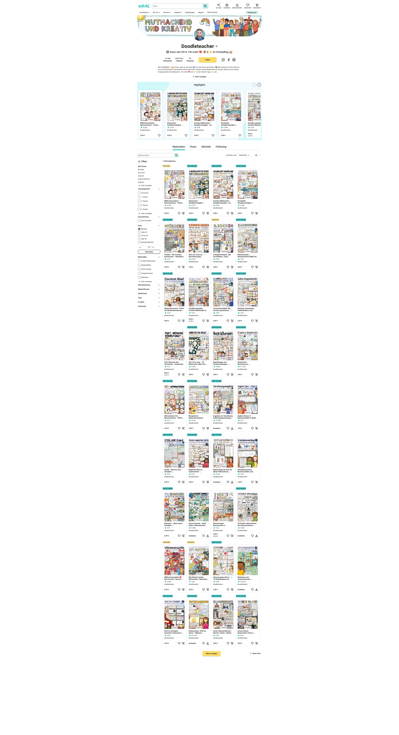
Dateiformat (142, 293)
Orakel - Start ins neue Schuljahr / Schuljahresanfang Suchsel (172, 471)
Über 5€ (144, 239)
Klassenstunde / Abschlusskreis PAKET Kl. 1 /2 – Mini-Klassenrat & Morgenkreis (247, 256)
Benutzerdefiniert (147, 242)
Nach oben (257, 653)
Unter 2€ (144, 232)
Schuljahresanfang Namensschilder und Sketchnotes (245, 471)
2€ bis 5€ (144, 236)
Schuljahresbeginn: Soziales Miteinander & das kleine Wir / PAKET (256, 124)
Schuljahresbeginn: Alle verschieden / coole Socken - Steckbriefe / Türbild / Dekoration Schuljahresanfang (222, 256)
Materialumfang (144, 285)
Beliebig (144, 229)
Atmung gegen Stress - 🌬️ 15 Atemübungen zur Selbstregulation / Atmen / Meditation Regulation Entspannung (223, 578)
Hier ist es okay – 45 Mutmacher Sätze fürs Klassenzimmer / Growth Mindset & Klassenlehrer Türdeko (198, 363)
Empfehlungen (190, 12)
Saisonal (166, 12)
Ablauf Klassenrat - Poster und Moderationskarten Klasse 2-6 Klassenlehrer (174, 309)
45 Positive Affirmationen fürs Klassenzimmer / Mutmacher (247, 524)
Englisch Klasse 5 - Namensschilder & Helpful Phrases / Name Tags (247, 417)
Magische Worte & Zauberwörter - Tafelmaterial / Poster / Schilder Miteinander (197, 471)
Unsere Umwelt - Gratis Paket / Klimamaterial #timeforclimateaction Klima (197, 524)
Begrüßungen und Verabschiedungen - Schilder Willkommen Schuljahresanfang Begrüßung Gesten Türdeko (221, 363)
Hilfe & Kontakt (212, 12)
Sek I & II (155, 12)
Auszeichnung (143, 217)
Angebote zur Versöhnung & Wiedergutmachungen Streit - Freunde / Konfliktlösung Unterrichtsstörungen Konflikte (223, 417)
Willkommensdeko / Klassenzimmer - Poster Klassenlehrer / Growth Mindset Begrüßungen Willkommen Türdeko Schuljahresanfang (149, 124)
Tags (140, 298)
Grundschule (143, 12)
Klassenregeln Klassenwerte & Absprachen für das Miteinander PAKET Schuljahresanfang (220, 524)
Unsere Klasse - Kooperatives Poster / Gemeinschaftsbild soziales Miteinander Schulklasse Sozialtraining (247, 632)
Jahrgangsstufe (144, 189)
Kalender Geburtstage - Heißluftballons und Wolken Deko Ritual (246, 309)
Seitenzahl (142, 306)
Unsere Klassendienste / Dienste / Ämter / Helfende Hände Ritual (223, 632)
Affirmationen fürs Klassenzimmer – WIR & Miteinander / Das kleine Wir (173, 417)
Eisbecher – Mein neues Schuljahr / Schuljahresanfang (173, 524)
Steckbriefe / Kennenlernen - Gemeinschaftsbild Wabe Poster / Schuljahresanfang (247, 363)
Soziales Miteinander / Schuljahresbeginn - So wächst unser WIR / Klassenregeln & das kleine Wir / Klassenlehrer (203, 124)
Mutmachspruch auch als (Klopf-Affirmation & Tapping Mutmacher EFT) (222, 471)
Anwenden (149, 252)
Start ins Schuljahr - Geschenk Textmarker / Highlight (173, 632)
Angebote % (178, 12)
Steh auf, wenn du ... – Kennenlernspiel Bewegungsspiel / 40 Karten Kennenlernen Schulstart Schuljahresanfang (197, 256)
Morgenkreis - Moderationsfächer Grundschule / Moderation (198, 417)
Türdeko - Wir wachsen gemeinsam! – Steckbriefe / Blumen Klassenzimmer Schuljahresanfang (174, 256)
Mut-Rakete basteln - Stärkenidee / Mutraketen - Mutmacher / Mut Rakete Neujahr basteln (198, 578)
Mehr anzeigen (200, 77)
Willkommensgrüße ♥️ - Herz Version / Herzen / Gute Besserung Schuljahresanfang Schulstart (173, 578)
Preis (140, 226)
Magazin (201, 12)
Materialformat (143, 289)
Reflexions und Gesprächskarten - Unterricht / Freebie (245, 578)
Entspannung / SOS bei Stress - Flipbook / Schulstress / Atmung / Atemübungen (197, 632)
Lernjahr (141, 302)
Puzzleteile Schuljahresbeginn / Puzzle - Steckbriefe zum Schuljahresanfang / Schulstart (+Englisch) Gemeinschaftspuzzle (230, 124)
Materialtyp (142, 257)
